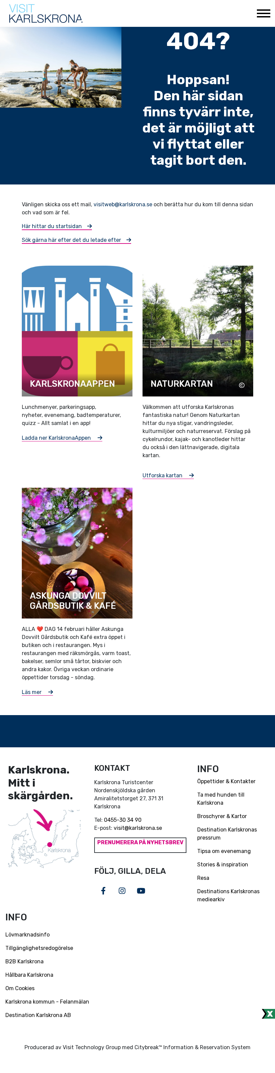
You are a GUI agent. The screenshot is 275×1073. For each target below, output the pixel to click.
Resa (203, 878)
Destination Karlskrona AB (38, 1015)
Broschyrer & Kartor (222, 816)
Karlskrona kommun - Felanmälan (47, 1002)
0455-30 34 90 (123, 820)
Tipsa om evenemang (224, 851)
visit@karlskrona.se (138, 828)
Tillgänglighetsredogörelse (39, 948)
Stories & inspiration (222, 864)
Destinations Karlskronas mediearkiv (228, 895)
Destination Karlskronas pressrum (227, 833)
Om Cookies (20, 988)
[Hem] (46, 13)
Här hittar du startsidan (52, 226)
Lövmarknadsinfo (27, 934)
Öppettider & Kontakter (226, 781)
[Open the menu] (263, 13)
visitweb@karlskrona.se (123, 204)
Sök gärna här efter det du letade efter (71, 240)
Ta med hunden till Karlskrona (220, 799)
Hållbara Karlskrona (29, 975)
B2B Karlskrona (24, 961)
